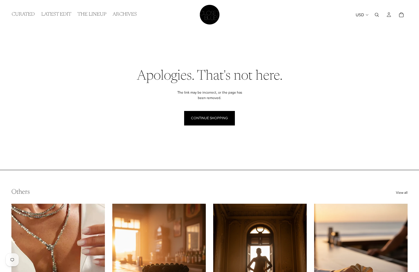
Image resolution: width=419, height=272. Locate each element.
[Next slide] (96, 262)
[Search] (377, 15)
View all (402, 192)
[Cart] (401, 15)
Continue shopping (209, 118)
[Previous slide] (20, 262)
